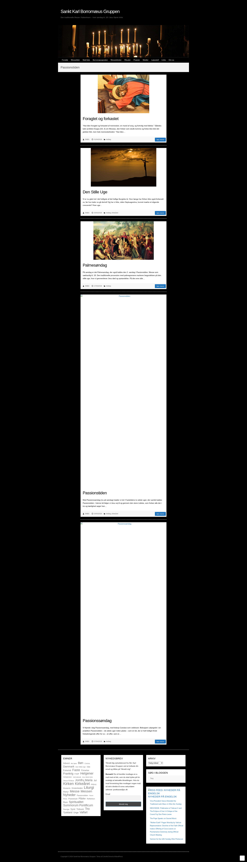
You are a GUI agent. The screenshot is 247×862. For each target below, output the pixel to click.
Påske (82, 798)
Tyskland (67, 812)
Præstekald (72, 799)
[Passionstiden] (123, 390)
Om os (171, 60)
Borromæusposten (100, 60)
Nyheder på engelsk (162, 796)
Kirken (68, 784)
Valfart (83, 812)
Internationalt (77, 777)
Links (164, 60)
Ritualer (127, 60)
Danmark (68, 766)
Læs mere (160, 140)
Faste (76, 770)
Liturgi (89, 787)
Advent (66, 763)
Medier (145, 60)
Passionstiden (95, 493)
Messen (86, 791)
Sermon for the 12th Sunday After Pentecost (166, 839)
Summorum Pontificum (78, 805)
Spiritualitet (76, 802)
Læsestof (155, 60)
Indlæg (108, 139)
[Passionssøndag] (123, 618)
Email (108, 794)
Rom (65, 802)
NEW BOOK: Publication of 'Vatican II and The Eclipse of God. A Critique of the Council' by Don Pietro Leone (166, 811)
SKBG (87, 139)
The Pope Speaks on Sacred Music (163, 818)
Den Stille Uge (95, 192)
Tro (87, 809)
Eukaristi (67, 770)
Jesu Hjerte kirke (87, 777)
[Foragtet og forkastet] (123, 94)
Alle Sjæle (74, 763)
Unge (75, 812)
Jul (95, 780)
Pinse (65, 799)
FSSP (76, 774)
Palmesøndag (95, 265)
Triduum (80, 809)
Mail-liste (86, 60)
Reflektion (91, 799)
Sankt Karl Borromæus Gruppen (90, 11)
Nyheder (69, 795)
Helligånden (67, 777)
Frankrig (68, 773)
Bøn (80, 763)
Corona (87, 763)
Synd (72, 809)
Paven (91, 795)
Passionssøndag (97, 720)
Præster (137, 60)
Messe (75, 791)
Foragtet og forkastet (100, 118)
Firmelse (85, 770)
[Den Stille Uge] (123, 167)
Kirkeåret (115, 213)
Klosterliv (66, 788)
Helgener (86, 773)
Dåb (88, 767)
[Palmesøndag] (123, 240)
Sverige (66, 809)
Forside (65, 60)
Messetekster (116, 60)
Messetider (75, 60)
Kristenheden (77, 788)
